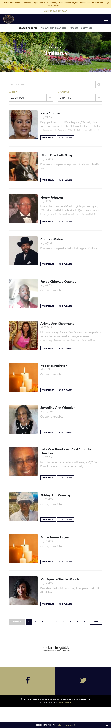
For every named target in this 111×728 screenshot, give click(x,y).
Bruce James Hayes (55, 537)
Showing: (63, 91)
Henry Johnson (51, 197)
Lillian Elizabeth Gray (56, 155)
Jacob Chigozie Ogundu (58, 281)
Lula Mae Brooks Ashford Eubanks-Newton (66, 451)
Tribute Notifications (53, 28)
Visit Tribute (49, 137)
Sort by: (13, 91)
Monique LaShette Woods (59, 579)
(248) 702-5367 (59, 11)
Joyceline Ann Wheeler (57, 407)
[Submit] (98, 84)
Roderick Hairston (53, 365)
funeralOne (65, 702)
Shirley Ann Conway (55, 495)
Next (96, 621)
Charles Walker (52, 239)
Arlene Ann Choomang (57, 323)
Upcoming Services (81, 28)
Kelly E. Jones (50, 113)
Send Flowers (66, 137)
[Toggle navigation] (106, 19)
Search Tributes (28, 28)
